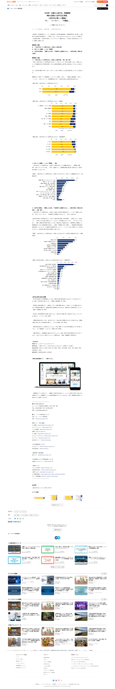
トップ (8, 650)
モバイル (54, 5)
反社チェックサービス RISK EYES (78, 668)
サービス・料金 (19, 659)
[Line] (20, 518)
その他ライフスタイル (33, 515)
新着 (9, 5)
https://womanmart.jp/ (46, 440)
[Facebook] (15, 518)
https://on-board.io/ (44, 448)
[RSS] (61, 680)
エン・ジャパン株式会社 (37, 29)
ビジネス (46, 5)
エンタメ (12, 5)
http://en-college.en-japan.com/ (47, 446)
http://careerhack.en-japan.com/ (48, 469)
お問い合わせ (57, 529)
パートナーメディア (20, 663)
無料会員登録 (46, 657)
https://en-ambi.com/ (40, 431)
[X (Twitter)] (17, 518)
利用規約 (54, 684)
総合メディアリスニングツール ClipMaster (80, 659)
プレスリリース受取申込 (49, 670)
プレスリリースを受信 (90, 1)
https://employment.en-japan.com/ (46, 425)
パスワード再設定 (47, 661)
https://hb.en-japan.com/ (44, 437)
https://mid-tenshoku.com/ (46, 429)
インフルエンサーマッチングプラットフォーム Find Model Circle (85, 666)
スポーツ (41, 5)
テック (50, 5)
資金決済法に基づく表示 (74, 684)
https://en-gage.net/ (48, 461)
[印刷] (23, 518)
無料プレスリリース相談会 (49, 672)
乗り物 (59, 5)
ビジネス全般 (24, 515)
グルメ (16, 5)
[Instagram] (59, 680)
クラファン (63, 5)
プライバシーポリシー (62, 684)
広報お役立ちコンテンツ (21, 667)
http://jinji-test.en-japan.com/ (44, 455)
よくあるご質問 (47, 666)
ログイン (45, 659)
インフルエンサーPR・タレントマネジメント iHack (82, 663)
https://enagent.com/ (47, 427)
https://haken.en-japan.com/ (44, 433)
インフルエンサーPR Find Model (78, 661)
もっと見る (103, 573)
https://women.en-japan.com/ (51, 435)
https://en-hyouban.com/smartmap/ (50, 476)
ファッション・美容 (26, 5)
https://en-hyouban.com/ (46, 467)
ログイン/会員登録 (103, 1)
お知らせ (45, 668)
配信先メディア (19, 661)
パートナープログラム (46, 684)
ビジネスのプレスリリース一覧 (18, 650)
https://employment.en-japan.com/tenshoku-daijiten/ (53, 474)
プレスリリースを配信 (78, 1)
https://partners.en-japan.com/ (47, 472)
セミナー (45, 674)
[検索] (107, 5)
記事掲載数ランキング (20, 665)
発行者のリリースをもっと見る (57, 567)
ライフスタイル (35, 5)
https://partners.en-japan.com (64, 36)
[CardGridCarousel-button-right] (82, 498)
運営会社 (37, 684)
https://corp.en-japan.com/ (42, 418)
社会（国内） (17, 515)
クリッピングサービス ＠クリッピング (79, 657)
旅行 (20, 5)
